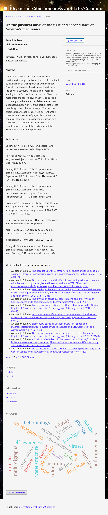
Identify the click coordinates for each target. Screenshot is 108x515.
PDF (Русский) (76, 40)
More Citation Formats (77, 70)
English (9, 372)
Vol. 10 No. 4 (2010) (33, 16)
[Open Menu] (5, 8)
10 (28, 357)
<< (7, 357)
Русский (9, 376)
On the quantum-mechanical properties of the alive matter (63, 333)
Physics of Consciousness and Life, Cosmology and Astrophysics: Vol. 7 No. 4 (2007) (56, 350)
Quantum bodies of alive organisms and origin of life (60, 348)
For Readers (11, 393)
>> (33, 357)
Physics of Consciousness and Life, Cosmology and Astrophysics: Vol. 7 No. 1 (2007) (52, 300)
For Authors (11, 397)
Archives (17, 16)
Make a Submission (16, 492)
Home (8, 16)
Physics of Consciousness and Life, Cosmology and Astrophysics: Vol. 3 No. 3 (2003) (55, 336)
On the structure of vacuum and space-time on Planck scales (64, 314)
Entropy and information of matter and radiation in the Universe (66, 305)
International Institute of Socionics (36, 507)
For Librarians (11, 401)
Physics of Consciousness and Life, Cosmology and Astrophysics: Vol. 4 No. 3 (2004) (49, 285)
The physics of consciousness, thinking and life (57, 298)
